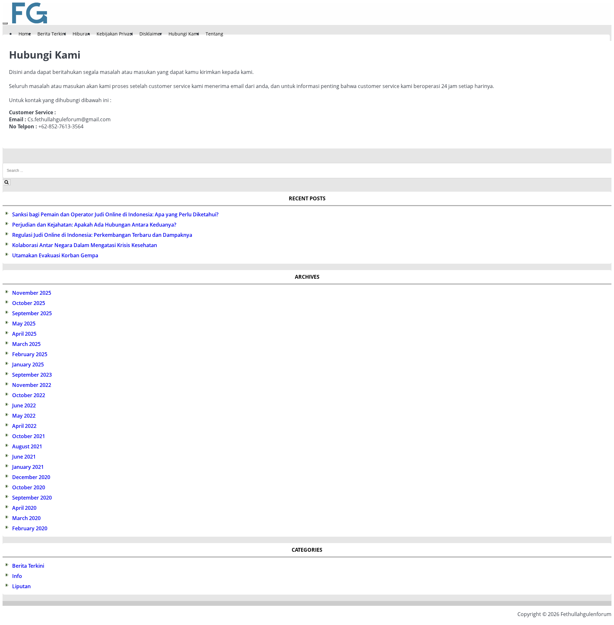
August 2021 (27, 446)
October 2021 (28, 436)
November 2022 (31, 385)
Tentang (214, 34)
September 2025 (32, 313)
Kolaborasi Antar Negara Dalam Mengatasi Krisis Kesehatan (84, 245)
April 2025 (24, 333)
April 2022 (24, 425)
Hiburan (81, 34)
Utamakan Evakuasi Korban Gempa (55, 255)
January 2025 (28, 364)
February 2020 (29, 528)
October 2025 (28, 303)
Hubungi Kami (184, 34)
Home (25, 34)
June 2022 (24, 405)
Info (17, 576)
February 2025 (29, 354)
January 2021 (28, 466)
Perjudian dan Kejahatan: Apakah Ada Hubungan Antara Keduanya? (94, 224)
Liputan (21, 586)
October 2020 (28, 487)
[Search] (6, 182)
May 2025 (23, 323)
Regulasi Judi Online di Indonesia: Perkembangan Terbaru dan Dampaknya (102, 234)
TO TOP (315, 616)
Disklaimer (150, 34)
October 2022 (28, 395)
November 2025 (31, 292)
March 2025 (26, 344)
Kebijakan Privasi (115, 34)
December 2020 (31, 477)
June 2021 (24, 456)
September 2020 (32, 497)
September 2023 (32, 374)
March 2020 (26, 518)
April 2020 (24, 507)
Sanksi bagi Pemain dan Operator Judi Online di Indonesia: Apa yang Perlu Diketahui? (115, 214)
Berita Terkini (51, 34)
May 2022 (23, 415)
